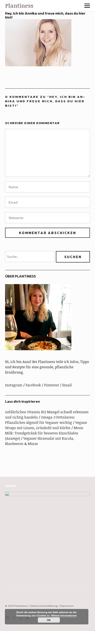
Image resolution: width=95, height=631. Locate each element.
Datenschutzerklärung (43, 606)
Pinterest (51, 385)
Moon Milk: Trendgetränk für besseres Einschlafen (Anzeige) (44, 433)
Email (67, 385)
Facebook (33, 385)
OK (49, 620)
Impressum (67, 606)
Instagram (13, 385)
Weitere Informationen (64, 615)
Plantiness (19, 5)
